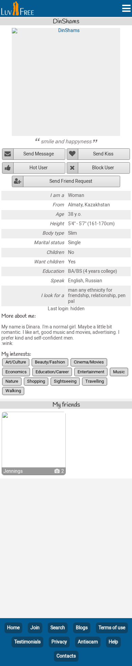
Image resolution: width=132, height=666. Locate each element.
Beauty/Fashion (50, 362)
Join (35, 628)
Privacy (59, 642)
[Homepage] (17, 8)
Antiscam (88, 642)
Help (113, 642)
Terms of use (111, 628)
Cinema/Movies (89, 362)
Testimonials (27, 642)
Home (13, 628)
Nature (11, 381)
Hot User (38, 168)
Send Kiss (103, 154)
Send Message (38, 154)
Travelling (94, 381)
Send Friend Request (70, 181)
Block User (103, 168)
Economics (16, 371)
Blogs (82, 628)
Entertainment (91, 371)
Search (57, 628)
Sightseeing (65, 381)
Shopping (36, 381)
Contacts (66, 656)
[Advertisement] (66, 549)
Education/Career (52, 371)
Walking (13, 390)
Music (119, 371)
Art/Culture (15, 362)
